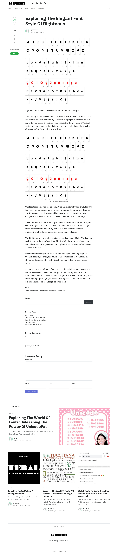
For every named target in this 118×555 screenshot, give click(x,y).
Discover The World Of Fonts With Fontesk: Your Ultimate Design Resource (59, 493)
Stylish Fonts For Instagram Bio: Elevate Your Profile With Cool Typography (93, 493)
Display (10, 8)
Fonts (27, 288)
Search (27, 298)
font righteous (33, 291)
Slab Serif (40, 8)
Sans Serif (18, 8)
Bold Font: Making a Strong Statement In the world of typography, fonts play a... (23, 498)
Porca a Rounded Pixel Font (34, 324)
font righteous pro (45, 291)
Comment (28, 360)
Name (27, 383)
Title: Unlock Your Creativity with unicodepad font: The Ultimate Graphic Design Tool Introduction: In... (31, 432)
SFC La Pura (29, 315)
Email (51, 383)
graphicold (34, 30)
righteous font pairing (58, 291)
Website (74, 383)
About (14, 53)
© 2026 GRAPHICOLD (59, 552)
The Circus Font (30, 322)
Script (27, 8)
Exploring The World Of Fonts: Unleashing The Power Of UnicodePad (29, 422)
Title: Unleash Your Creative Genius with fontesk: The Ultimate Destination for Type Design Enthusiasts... (57, 502)
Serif (33, 8)
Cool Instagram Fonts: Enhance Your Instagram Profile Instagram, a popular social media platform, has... (94, 502)
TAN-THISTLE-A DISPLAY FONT (35, 318)
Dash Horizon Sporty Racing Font (35, 320)
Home (56, 526)
